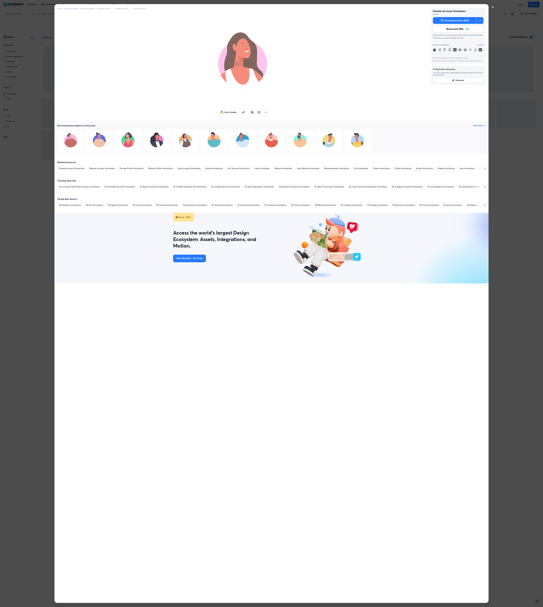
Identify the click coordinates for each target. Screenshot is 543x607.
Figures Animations (119, 205)
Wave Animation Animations (155, 186)
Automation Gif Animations (474, 186)
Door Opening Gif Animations (260, 186)
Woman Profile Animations (160, 168)
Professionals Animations (105, 8)
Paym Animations (302, 205)
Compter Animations (353, 205)
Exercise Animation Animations (296, 186)
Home (60, 8)
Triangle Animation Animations (409, 186)
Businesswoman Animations (336, 168)
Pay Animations (96, 205)
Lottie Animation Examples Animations (369, 186)
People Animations (88, 8)
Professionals (462, 61)
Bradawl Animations (479, 205)
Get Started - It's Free (189, 258)
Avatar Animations (424, 168)
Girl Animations (361, 168)
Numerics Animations (405, 205)
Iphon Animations (454, 205)
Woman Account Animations (102, 168)
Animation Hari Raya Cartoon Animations (81, 186)
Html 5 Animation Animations (330, 186)
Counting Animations (168, 205)
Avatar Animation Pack (123, 8)
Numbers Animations (71, 205)
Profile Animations (403, 168)
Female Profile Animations (132, 168)
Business (478, 61)
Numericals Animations (196, 205)
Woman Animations (283, 168)
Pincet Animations (430, 205)
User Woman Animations (308, 168)
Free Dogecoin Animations (442, 186)
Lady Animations (262, 168)
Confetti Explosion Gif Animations (191, 186)
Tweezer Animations (223, 205)
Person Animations (381, 168)
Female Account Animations (141, 8)
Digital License (457, 38)
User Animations (467, 168)
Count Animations (143, 205)
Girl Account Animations (238, 168)
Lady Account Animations (189, 168)
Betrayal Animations (327, 205)
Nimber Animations (379, 205)
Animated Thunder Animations (121, 186)
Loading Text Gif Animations (227, 186)
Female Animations (214, 168)
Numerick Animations (249, 205)
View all (480, 45)
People (471, 61)
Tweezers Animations (276, 205)
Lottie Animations (71, 8)
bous (437, 14)
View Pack (478, 125)
